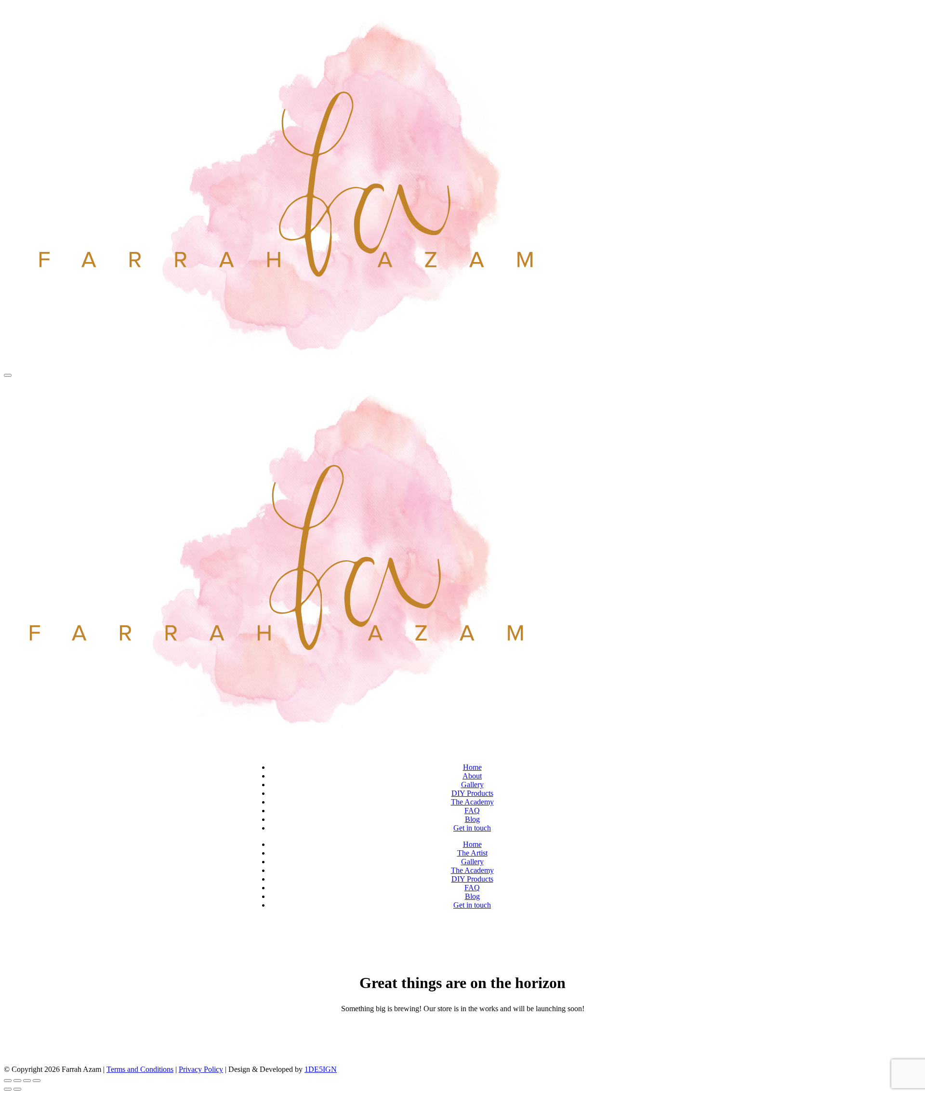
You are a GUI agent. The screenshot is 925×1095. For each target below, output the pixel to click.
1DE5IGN (320, 1069)
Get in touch (472, 828)
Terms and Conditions (139, 1069)
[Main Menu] (8, 375)
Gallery (472, 784)
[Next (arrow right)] (17, 1089)
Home (472, 767)
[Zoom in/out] (8, 1080)
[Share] (27, 1080)
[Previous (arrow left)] (8, 1089)
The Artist (472, 853)
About (472, 776)
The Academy (472, 802)
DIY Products (472, 793)
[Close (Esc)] (36, 1080)
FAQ (472, 810)
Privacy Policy (201, 1069)
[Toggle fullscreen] (17, 1080)
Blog (472, 819)
